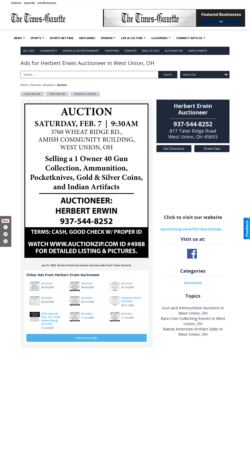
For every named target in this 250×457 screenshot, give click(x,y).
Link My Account (47, 2)
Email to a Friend (85, 94)
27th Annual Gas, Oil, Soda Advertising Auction (50, 319)
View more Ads (86, 338)
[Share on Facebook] (5, 227)
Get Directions (173, 148)
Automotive (174, 51)
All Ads (28, 51)
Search (167, 74)
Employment (197, 51)
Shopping (112, 51)
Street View (212, 148)
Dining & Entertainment (80, 51)
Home (24, 85)
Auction (46, 283)
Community (48, 51)
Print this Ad (57, 94)
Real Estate (150, 51)
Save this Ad (32, 94)
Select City (189, 74)
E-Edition (16, 2)
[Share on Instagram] (5, 241)
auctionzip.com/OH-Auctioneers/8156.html (193, 229)
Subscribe (29, 2)
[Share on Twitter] (5, 234)
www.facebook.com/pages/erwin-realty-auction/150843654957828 (192, 254)
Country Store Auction (131, 299)
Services (130, 51)
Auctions (49, 85)
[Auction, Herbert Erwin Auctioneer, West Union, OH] (86, 181)
